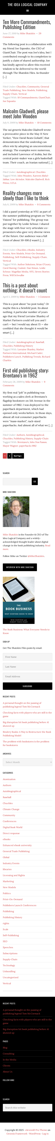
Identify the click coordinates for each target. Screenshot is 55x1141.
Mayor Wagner (10, 445)
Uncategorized (10, 977)
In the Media (9, 1059)
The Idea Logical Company (27, 4)
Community (33, 86)
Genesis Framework (16, 1133)
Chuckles (21, 86)
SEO (5, 941)
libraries (7, 869)
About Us (7, 1071)
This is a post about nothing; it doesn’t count (25, 287)
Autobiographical (25, 172)
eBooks (31, 249)
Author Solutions (26, 264)
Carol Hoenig (9, 268)
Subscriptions (10, 953)
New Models (28, 90)
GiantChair (44, 97)
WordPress (34, 1133)
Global (6, 857)
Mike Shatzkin (10, 534)
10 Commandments (27, 97)
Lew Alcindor (17, 179)
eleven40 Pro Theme (36, 1130)
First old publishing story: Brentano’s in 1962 (26, 372)
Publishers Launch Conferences (19, 905)
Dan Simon (32, 268)
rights (6, 923)
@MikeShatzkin (36, 556)
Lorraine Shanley (26, 349)
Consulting (8, 1053)
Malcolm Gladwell (34, 179)
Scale (5, 929)
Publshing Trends (31, 356)
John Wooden (24, 175)
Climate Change (11, 809)
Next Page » (18, 455)
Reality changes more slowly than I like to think (26, 195)
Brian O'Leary (43, 264)
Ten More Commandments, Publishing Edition (27, 24)
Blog (5, 1047)
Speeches (8, 947)
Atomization (9, 779)
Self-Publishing (23, 257)
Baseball (40, 342)
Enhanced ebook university (17, 845)
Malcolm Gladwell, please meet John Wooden (26, 113)
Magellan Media (20, 271)
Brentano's (23, 442)
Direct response (11, 833)
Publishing (41, 90)
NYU (31, 271)
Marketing (8, 881)
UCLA (13, 183)
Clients (6, 1065)
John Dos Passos (38, 442)
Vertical (22, 93)
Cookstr (22, 268)
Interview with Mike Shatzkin (20, 567)
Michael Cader (34, 353)
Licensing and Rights (14, 875)
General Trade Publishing (16, 851)
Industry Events (11, 863)
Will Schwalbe (17, 275)
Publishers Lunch (12, 356)
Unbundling (9, 971)
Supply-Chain (10, 93)
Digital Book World (12, 827)
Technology (9, 965)
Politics (7, 893)
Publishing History (23, 345)
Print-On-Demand (35, 253)
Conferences (9, 821)
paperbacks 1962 (28, 445)
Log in (45, 1133)
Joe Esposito (9, 101)
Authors (20, 434)
